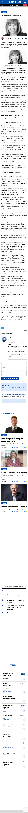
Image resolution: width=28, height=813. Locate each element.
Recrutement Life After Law (8, 747)
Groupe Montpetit (6, 701)
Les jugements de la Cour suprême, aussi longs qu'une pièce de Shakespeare (16, 607)
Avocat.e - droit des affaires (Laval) (8, 706)
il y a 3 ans (10, 339)
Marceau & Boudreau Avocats (8, 726)
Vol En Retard (5, 756)
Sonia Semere (8, 38)
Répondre (10, 356)
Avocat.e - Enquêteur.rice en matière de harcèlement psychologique (8, 686)
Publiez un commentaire (10, 378)
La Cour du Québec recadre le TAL (15, 591)
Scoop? (25, 5)
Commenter (16, 447)
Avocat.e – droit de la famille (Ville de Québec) (9, 697)
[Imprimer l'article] (26, 447)
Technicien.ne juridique (8, 724)
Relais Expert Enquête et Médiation (7, 692)
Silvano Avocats (5, 767)
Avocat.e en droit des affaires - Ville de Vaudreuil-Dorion (8, 675)
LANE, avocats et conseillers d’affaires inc (8, 710)
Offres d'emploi (14, 5)
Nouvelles (4, 12)
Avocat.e (5, 752)
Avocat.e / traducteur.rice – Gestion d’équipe (7, 734)
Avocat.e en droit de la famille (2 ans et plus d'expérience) (8, 762)
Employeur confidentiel (7, 679)
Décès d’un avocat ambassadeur (15, 613)
